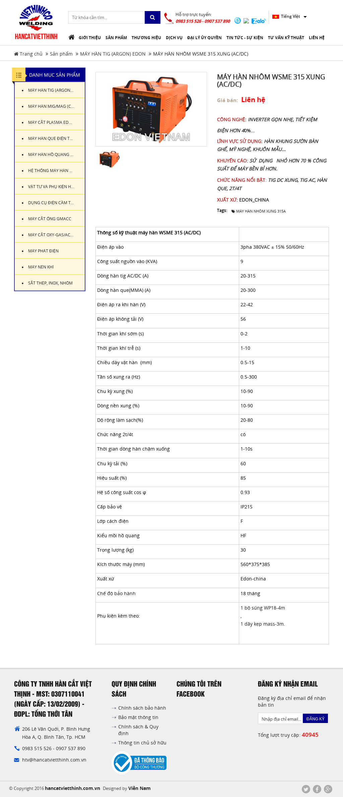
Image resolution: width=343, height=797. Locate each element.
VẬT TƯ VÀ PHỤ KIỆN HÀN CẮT (56, 186)
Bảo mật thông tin (138, 717)
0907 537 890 (70, 748)
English (288, 16)
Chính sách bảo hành (142, 708)
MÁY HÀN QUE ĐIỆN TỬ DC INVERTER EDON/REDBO (56, 138)
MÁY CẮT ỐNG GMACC (49, 219)
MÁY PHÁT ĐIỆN (43, 251)
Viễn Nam (139, 788)
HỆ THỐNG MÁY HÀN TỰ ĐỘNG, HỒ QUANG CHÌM (56, 170)
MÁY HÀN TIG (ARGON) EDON (113, 54)
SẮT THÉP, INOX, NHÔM (50, 283)
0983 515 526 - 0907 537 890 (203, 21)
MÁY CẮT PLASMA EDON (51, 122)
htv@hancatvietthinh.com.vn (54, 759)
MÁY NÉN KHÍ (41, 267)
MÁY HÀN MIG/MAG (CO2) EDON (56, 106)
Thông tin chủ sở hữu (142, 742)
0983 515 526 (37, 748)
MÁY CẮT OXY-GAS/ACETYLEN (56, 235)
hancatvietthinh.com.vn (72, 788)
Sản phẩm (61, 54)
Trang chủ (30, 54)
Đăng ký (315, 719)
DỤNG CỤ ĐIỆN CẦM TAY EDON (56, 203)
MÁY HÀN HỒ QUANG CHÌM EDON (56, 154)
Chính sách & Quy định (138, 729)
